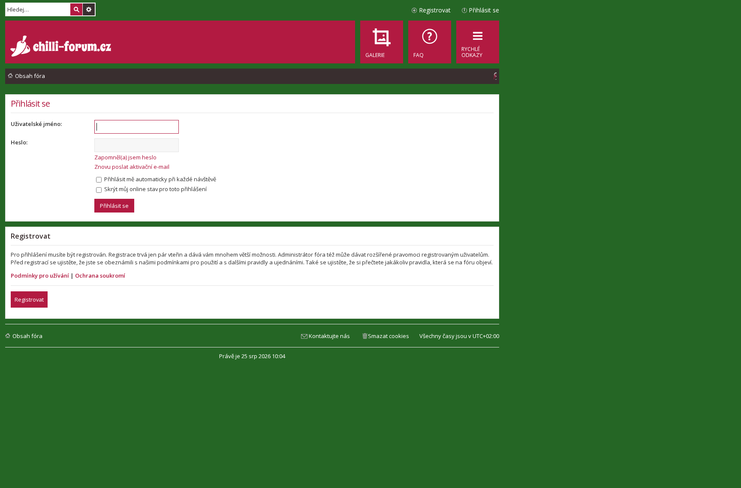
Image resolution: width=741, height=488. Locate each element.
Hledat (76, 9)
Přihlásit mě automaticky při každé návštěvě (159, 179)
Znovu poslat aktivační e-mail (131, 167)
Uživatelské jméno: (36, 124)
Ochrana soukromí (100, 275)
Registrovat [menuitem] (435, 10)
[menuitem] (429, 42)
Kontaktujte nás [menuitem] (329, 336)
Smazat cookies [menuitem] (388, 336)
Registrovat (29, 299)
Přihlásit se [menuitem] (484, 10)
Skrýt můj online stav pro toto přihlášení (155, 189)
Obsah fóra (27, 336)
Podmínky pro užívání (40, 275)
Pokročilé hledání (89, 9)
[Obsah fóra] (61, 47)
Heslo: (19, 142)
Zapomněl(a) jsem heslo (125, 157)
